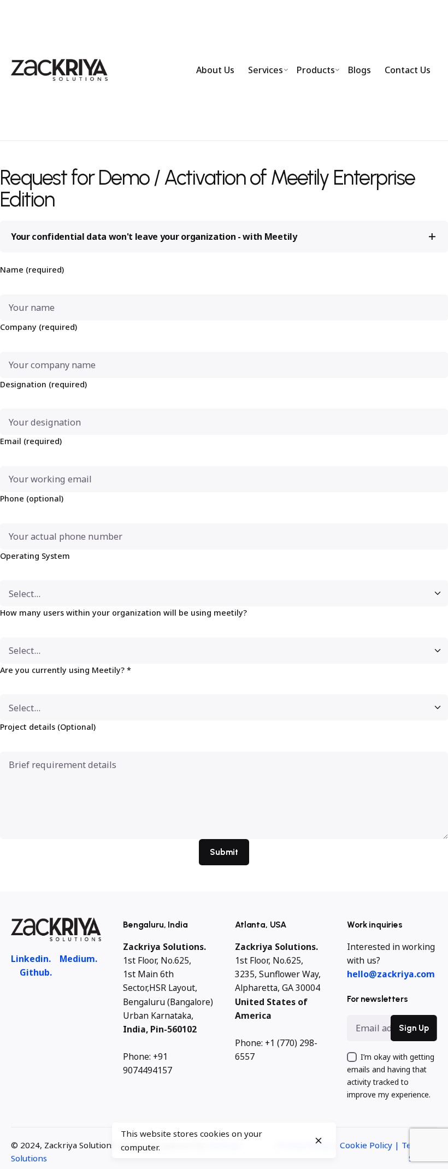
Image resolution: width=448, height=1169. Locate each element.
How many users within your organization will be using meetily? (123, 612)
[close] (318, 1140)
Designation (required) (43, 384)
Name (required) (32, 269)
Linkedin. (31, 959)
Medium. (78, 959)
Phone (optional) (31, 498)
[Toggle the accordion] (432, 236)
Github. (36, 972)
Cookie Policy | (371, 1145)
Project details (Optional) (48, 727)
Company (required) (38, 327)
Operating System (35, 556)
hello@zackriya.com (391, 974)
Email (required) (31, 441)
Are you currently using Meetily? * (65, 670)
